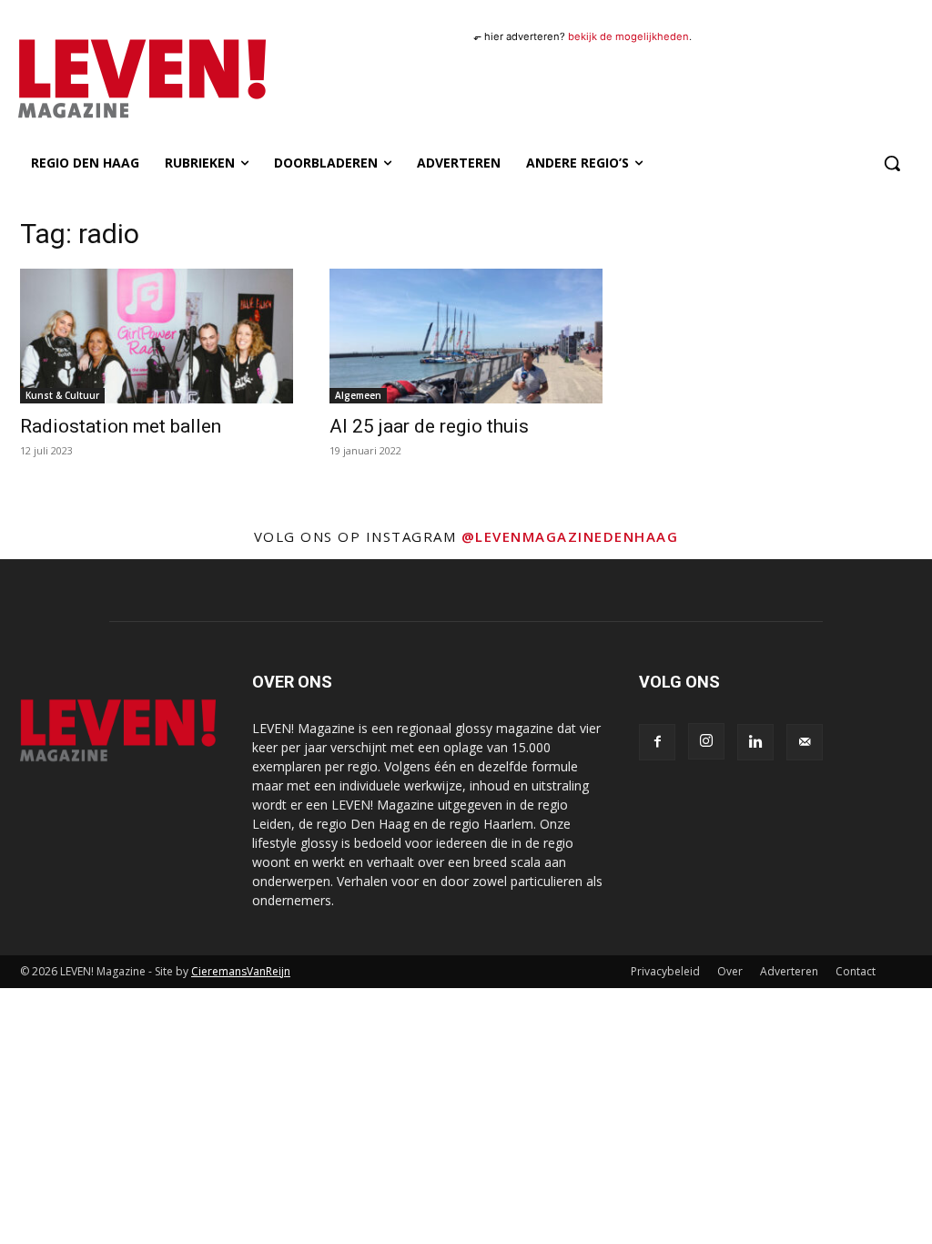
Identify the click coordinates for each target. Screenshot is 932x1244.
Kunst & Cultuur (62, 395)
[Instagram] (706, 741)
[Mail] (804, 742)
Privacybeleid (665, 971)
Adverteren (789, 971)
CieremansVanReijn (240, 971)
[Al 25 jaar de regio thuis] (466, 336)
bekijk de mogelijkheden (628, 36)
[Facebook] (657, 742)
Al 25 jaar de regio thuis (429, 426)
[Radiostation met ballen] (156, 336)
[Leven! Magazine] (125, 79)
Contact (856, 971)
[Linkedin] (755, 742)
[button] (892, 163)
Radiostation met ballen (120, 426)
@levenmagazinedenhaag (570, 536)
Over (730, 971)
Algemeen (358, 395)
